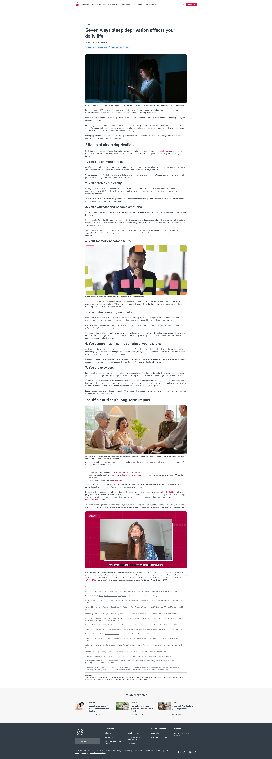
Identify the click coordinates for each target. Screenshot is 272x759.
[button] (136, 540)
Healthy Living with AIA (159, 737)
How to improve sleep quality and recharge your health (142, 708)
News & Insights (113, 4)
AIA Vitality (155, 733)
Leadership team (134, 733)
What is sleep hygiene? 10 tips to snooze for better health (100, 708)
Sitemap (85, 753)
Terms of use (137, 751)
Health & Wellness (98, 4)
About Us (85, 4)
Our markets (82, 741)
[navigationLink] (77, 4)
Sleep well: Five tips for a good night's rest (182, 707)
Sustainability (151, 4)
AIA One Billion (110, 737)
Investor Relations (128, 4)
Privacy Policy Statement (153, 751)
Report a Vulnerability (98, 753)
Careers (140, 4)
